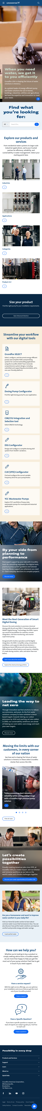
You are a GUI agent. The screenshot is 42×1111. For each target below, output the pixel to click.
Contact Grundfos (17, 1105)
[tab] (16, 812)
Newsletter (28, 1105)
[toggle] (3, 3)
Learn (4, 1067)
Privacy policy (20, 1102)
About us (5, 1071)
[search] (38, 3)
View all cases (8, 819)
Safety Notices (6, 1105)
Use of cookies (30, 1102)
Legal (3, 1102)
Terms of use (10, 1102)
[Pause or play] (38, 98)
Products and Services (9, 1058)
